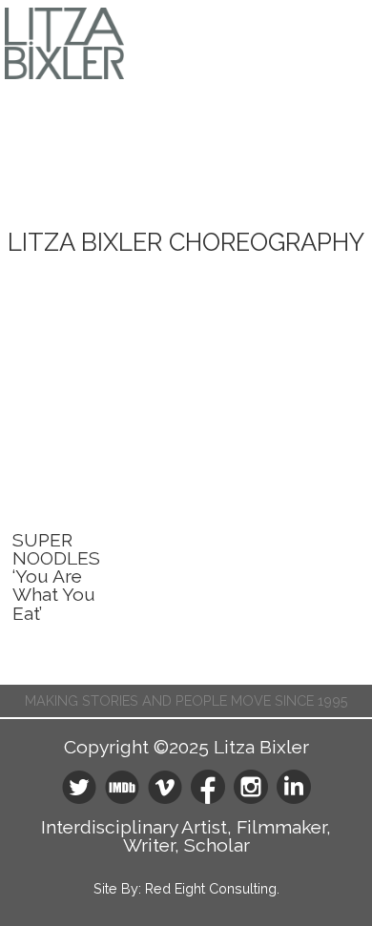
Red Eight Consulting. (212, 888)
